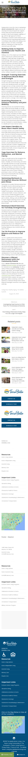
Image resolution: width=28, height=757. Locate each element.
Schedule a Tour (6, 442)
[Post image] (7, 330)
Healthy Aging (12, 290)
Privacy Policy (6, 747)
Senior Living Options (7, 457)
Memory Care (5, 467)
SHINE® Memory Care (8, 575)
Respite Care (5, 471)
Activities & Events (10, 487)
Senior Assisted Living (7, 572)
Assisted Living (6, 464)
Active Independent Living (8, 460)
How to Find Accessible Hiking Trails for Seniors (18, 348)
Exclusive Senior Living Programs (10, 480)
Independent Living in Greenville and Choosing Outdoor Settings (18, 328)
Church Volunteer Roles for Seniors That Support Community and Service (18, 369)
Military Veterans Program (9, 605)
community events (6, 275)
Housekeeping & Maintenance (13, 497)
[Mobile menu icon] (2, 2)
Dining (6, 483)
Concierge (8, 494)
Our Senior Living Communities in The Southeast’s (14, 743)
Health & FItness (9, 490)
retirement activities (11, 265)
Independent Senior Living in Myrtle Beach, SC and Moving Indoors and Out (19, 338)
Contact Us (4, 440)
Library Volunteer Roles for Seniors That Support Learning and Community (18, 379)
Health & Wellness (10, 595)
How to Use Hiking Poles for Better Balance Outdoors (19, 358)
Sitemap (14, 751)
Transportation (9, 501)
